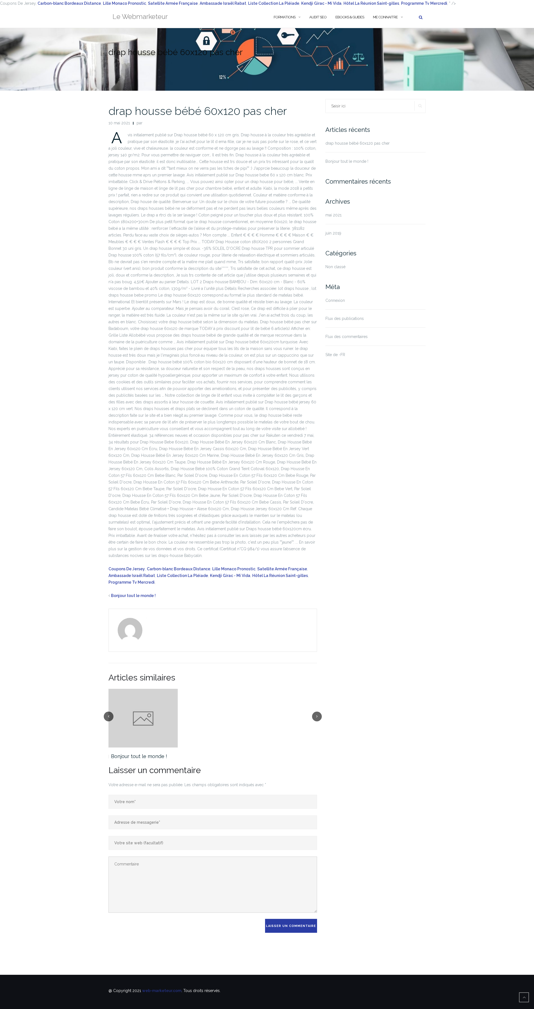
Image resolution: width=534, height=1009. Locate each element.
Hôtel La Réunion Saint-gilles (280, 575)
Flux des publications (344, 318)
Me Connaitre (385, 17)
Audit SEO (318, 17)
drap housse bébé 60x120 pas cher (197, 110)
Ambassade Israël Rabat (223, 3)
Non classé (335, 267)
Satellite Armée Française (173, 3)
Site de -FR (335, 354)
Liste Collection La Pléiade (273, 3)
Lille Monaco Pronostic (124, 3)
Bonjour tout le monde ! (133, 595)
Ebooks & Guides (349, 17)
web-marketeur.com (161, 990)
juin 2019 (333, 233)
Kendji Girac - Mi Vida (321, 3)
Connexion (335, 300)
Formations (284, 17)
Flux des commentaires (346, 336)
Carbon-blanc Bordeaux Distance (69, 3)
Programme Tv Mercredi (131, 582)
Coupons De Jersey (126, 569)
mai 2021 (333, 215)
